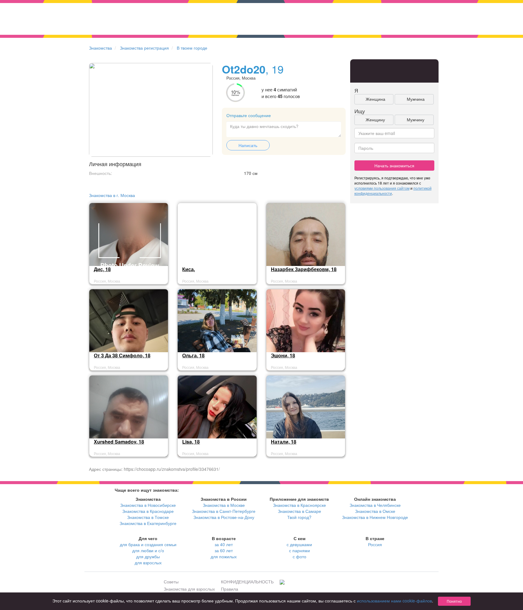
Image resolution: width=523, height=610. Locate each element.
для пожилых (224, 556)
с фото (299, 556)
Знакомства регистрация (144, 48)
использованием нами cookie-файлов (394, 601)
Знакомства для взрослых (189, 589)
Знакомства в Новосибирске (148, 505)
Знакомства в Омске (375, 511)
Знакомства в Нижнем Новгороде (375, 517)
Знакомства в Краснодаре (148, 511)
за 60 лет (224, 550)
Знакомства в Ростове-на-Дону (223, 517)
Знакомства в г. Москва (112, 195)
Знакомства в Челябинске (375, 505)
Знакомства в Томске (148, 517)
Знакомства (100, 48)
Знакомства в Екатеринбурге (148, 523)
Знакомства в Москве (224, 505)
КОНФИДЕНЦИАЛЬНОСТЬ (247, 582)
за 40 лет (224, 544)
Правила (229, 589)
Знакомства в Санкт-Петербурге (223, 511)
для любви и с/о (148, 550)
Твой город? (299, 517)
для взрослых (148, 562)
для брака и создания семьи (148, 544)
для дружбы (148, 556)
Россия (375, 544)
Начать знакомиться (394, 165)
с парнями (299, 550)
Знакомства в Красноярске (299, 505)
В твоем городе (192, 48)
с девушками (299, 544)
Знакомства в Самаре (299, 511)
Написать (247, 145)
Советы (171, 582)
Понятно (454, 601)
